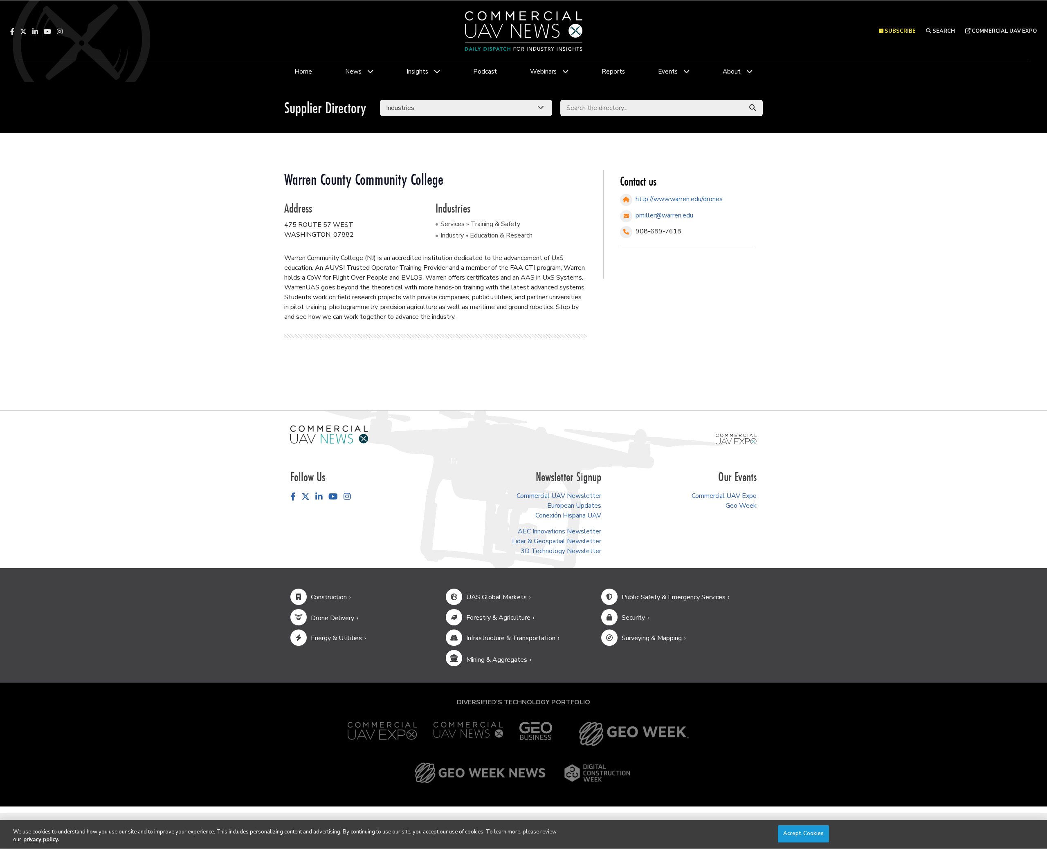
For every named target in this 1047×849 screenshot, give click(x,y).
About (732, 71)
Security (633, 617)
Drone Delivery (332, 618)
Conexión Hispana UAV (568, 515)
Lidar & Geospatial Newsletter (556, 541)
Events (668, 71)
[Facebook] (12, 31)
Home (303, 71)
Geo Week (741, 505)
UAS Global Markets (496, 597)
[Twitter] (23, 31)
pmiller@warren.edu (664, 215)
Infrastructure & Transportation (510, 638)
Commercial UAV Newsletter (559, 495)
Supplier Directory (325, 107)
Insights (417, 71)
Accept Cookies (803, 833)
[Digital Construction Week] (597, 773)
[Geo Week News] (480, 773)
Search (943, 31)
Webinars (543, 71)
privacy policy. (41, 840)
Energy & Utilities (336, 638)
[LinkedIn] (35, 31)
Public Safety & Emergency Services (674, 597)
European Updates (574, 505)
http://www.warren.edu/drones (679, 199)
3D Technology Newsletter (561, 551)
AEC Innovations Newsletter (559, 531)
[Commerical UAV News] (329, 434)
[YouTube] (47, 31)
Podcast (485, 71)
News (353, 71)
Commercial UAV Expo (1004, 31)
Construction (329, 597)
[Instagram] (60, 31)
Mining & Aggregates (496, 659)
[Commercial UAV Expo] (736, 438)
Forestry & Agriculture (498, 617)
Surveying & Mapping (652, 638)
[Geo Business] (535, 734)
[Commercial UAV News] (468, 734)
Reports (613, 71)
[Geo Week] (633, 734)
